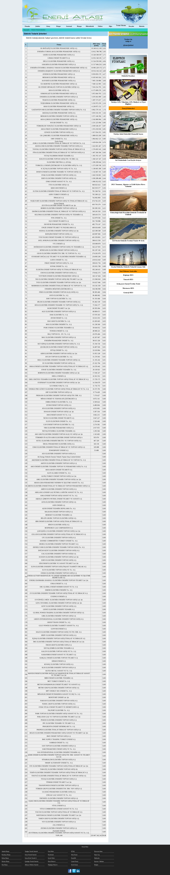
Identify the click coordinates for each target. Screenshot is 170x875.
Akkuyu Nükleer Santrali (31, 864)
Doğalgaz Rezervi (52, 864)
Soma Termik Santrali (30, 854)
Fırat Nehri (51, 851)
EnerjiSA (73, 858)
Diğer (110, 26)
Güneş (48, 26)
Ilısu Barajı (5, 864)
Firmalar (27, 26)
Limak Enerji (74, 861)
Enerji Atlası (85, 846)
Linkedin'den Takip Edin (78, 871)
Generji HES (128, 293)
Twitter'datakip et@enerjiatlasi (128, 42)
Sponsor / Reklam (99, 861)
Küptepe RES (128, 275)
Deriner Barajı (5, 861)
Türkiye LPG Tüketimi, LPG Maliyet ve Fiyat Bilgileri (128, 103)
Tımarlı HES (128, 279)
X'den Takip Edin (74, 871)
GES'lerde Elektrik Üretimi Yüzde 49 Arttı (128, 241)
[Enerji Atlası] (85, 12)
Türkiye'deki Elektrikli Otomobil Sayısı (128, 134)
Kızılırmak (51, 854)
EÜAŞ (72, 851)
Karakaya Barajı (6, 854)
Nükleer (100, 26)
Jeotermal (69, 26)
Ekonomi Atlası (98, 851)
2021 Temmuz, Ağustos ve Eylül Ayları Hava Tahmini (128, 185)
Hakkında (96, 858)
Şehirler (37, 26)
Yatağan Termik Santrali (31, 851)
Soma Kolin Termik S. (31, 858)
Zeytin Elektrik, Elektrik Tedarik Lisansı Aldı (128, 267)
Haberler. (142, 26)
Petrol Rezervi (52, 861)
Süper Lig (97, 854)
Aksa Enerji (74, 854)
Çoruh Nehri (51, 858)
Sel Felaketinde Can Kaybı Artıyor (128, 160)
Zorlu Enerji (74, 864)
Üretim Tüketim (121, 25)
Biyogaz (79, 26)
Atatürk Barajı (5, 851)
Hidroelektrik (90, 26)
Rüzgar (58, 26)
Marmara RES (128, 288)
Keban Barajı (5, 858)
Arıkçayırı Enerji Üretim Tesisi (128, 284)
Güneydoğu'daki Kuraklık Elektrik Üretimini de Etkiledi (128, 213)
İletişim (96, 864)
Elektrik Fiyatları (128, 76)
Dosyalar (131, 26)
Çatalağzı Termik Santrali (31, 861)
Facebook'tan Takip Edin (70, 871)
